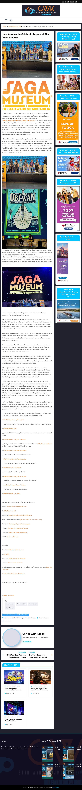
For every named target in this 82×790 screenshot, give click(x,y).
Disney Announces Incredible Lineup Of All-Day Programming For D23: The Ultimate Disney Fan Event (13, 720)
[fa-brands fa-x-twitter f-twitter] (65, 2)
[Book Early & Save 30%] (62, 263)
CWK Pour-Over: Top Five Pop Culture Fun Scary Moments (16, 656)
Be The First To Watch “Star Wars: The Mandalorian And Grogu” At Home (39, 689)
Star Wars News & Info (22, 614)
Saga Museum (33, 604)
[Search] (11, 20)
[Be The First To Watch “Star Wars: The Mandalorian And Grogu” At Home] (40, 677)
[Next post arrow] (51, 655)
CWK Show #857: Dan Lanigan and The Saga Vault (59, 748)
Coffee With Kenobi (44, 618)
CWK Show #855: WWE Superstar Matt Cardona (59, 765)
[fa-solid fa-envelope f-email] (76, 2)
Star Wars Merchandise (9, 614)
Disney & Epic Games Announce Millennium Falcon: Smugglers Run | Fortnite (13, 689)
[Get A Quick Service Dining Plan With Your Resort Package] (68, 82)
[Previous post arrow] (2, 655)
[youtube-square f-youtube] (71, 2)
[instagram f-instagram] (68, 2)
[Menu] (6, 20)
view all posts (26, 641)
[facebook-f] (63, 2)
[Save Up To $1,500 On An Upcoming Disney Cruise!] (68, 52)
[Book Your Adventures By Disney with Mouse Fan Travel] (68, 311)
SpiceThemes (55, 787)
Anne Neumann (10, 604)
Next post (32, 652)
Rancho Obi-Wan (21, 604)
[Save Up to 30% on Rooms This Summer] (68, 123)
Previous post (22, 652)
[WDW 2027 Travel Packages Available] (68, 209)
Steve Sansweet (10, 608)
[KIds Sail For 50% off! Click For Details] (68, 165)
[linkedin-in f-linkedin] (73, 2)
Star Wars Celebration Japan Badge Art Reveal (38, 656)
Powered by (8, 595)
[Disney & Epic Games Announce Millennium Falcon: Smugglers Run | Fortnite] (14, 677)
